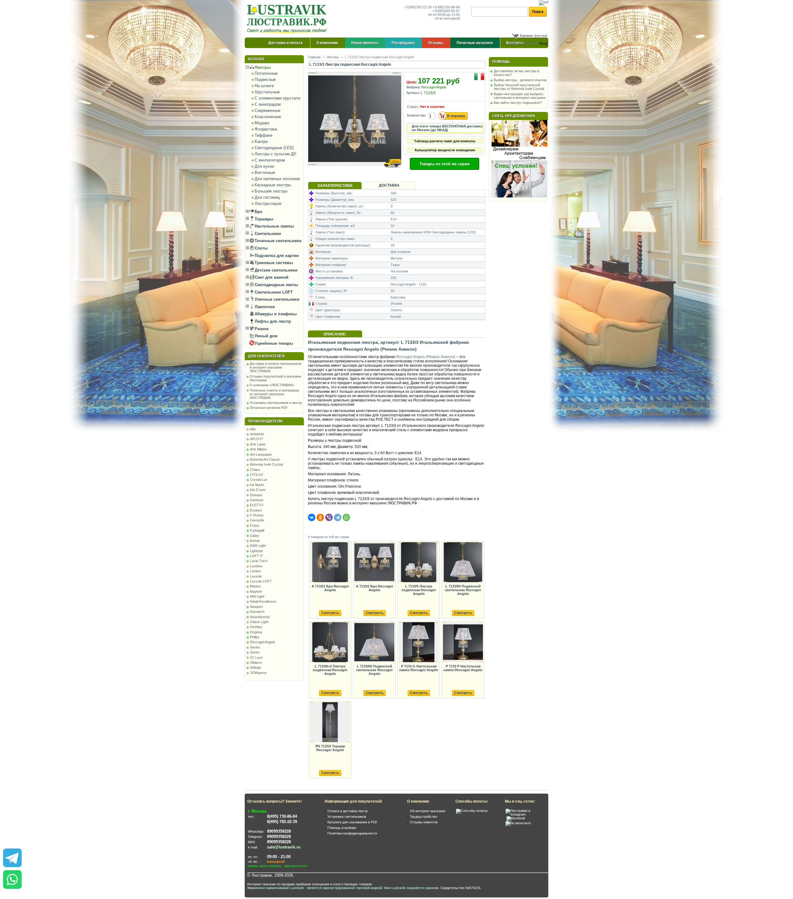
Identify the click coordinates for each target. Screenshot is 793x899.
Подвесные (265, 79)
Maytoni (256, 591)
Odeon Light (259, 622)
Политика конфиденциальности (352, 833)
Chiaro (255, 470)
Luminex (256, 566)
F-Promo (256, 515)
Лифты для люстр (272, 321)
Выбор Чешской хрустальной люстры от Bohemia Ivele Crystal (519, 87)
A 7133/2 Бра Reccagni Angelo (374, 588)
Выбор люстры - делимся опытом (520, 80)
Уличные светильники (276, 299)
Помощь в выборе (341, 828)
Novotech (257, 611)
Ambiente (257, 434)
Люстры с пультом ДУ (275, 154)
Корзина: (526, 35)
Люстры (262, 67)
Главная (314, 57)
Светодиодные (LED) (274, 147)
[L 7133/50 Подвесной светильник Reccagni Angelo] (463, 562)
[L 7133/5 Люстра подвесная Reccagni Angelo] (418, 562)
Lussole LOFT (261, 581)
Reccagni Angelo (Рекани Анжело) (425, 357)
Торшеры (263, 219)
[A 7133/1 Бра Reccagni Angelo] (330, 562)
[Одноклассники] (320, 517)
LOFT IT (256, 556)
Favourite (257, 520)
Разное (261, 328)
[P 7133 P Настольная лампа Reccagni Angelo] (463, 642)
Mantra (255, 586)
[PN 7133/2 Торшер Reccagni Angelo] (330, 722)
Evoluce (256, 510)
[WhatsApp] (346, 517)
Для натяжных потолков (277, 178)
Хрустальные (267, 92)
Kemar (255, 540)
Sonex (255, 652)
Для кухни (264, 166)
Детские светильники (275, 270)
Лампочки (264, 306)
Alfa (253, 429)
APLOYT (256, 439)
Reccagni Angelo (262, 642)
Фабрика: (413, 87)
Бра (257, 211)
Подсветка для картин (276, 255)
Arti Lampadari (261, 454)
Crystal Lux (258, 479)
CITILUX (256, 474)
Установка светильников (346, 816)
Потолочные (266, 73)
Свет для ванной (270, 277)
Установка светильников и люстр (276, 403)
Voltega (255, 667)
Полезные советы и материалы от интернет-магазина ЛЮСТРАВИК (274, 394)
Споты (260, 248)
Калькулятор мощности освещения (445, 150)
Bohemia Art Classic (265, 459)
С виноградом (268, 104)
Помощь (501, 62)
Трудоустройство (423, 816)
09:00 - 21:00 (279, 856)
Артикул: (413, 93)
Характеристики (335, 186)
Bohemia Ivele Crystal (266, 464)
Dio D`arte (257, 490)
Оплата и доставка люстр (347, 811)
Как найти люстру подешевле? (518, 102)
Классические (268, 116)
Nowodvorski (260, 617)
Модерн (262, 123)
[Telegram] (337, 517)
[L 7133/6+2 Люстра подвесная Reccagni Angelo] (330, 642)
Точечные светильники (277, 240)
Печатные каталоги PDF (269, 408)
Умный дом (265, 336)
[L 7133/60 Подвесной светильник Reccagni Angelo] (374, 642)
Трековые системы (273, 262)
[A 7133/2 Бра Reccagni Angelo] (374, 562)
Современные (267, 110)
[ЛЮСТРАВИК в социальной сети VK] (518, 823)
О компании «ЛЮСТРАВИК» (272, 385)
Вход (543, 43)
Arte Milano (258, 449)
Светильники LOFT (273, 292)
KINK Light (258, 545)
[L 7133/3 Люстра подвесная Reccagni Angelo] (355, 171)
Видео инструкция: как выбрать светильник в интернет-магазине (519, 96)
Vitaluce (256, 662)
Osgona (256, 632)
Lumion (255, 571)
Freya (254, 525)
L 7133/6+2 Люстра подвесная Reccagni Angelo (330, 669)
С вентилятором (270, 160)
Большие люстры (271, 191)
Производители (265, 421)
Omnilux (256, 627)
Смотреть (330, 613)
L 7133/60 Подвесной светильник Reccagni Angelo (374, 669)
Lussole (256, 576)
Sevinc (255, 647)
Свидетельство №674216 (460, 888)
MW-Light (257, 596)
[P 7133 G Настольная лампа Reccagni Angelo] (418, 642)
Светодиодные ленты (275, 284)
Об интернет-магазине (427, 811)
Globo (254, 536)
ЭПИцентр (258, 673)
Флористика (266, 129)
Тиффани (263, 135)
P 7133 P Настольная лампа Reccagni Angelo (463, 668)
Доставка (389, 185)
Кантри (261, 141)
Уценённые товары (273, 343)
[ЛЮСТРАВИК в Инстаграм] (525, 814)
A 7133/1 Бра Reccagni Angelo (330, 588)
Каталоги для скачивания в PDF (352, 822)
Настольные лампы (273, 226)
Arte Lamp (257, 444)
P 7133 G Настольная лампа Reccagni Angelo (418, 668)
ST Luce (256, 657)
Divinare (256, 495)
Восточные (265, 172)
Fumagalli (257, 530)
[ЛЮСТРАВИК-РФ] (288, 19)
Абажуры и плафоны (275, 314)
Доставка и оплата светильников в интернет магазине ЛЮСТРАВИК (275, 367)
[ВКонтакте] (311, 517)
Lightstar (256, 551)
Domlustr (257, 500)
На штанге (264, 85)
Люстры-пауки (268, 203)
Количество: (416, 115)
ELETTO (256, 505)
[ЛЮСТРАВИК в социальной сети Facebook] (515, 818)
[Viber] (329, 517)
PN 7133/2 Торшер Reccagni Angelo (330, 748)
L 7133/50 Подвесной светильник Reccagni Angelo (463, 590)
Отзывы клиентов (424, 822)
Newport (256, 607)
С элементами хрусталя (277, 98)
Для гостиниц (267, 197)
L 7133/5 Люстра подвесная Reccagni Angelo (418, 590)
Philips (255, 637)
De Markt (257, 485)
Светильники (267, 233)
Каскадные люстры (273, 185)
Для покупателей (266, 356)
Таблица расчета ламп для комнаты (444, 141)
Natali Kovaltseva (263, 601)
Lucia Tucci (258, 561)
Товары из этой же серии (444, 164)
